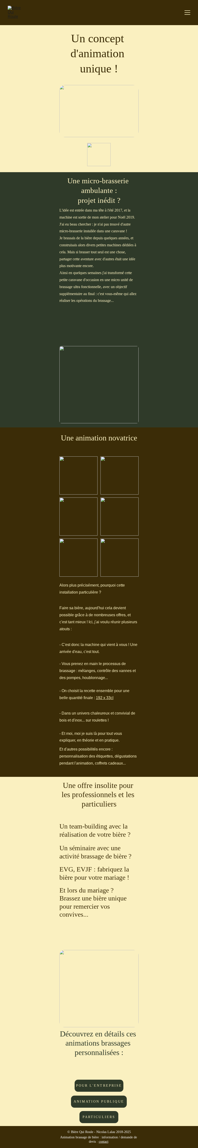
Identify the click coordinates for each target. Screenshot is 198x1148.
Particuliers (99, 1117)
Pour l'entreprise (99, 1085)
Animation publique (99, 1101)
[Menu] (187, 12)
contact (103, 1141)
